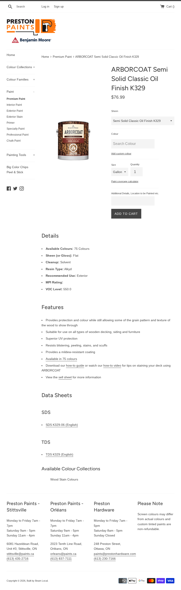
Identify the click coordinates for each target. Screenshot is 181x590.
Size (113, 164)
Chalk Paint (14, 140)
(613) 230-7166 (105, 558)
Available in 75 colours (61, 359)
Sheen (114, 111)
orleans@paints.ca (63, 553)
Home (11, 55)
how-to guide (75, 365)
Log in (45, 6)
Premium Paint (16, 98)
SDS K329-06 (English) (62, 425)
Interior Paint (14, 104)
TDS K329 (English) (59, 454)
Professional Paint (17, 134)
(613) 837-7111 (61, 558)
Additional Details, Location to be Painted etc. (135, 193)
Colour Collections (21, 67)
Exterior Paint (15, 110)
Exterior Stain (15, 116)
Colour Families (21, 79)
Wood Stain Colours (64, 479)
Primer (11, 122)
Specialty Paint (16, 128)
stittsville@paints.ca (20, 553)
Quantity (135, 164)
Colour (114, 134)
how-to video (112, 365)
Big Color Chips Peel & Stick (17, 169)
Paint (20, 91)
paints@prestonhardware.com (115, 553)
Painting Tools (21, 155)
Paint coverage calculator (124, 181)
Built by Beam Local (37, 580)
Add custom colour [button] (121, 153)
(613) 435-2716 (17, 558)
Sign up (59, 6)
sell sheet (65, 377)
